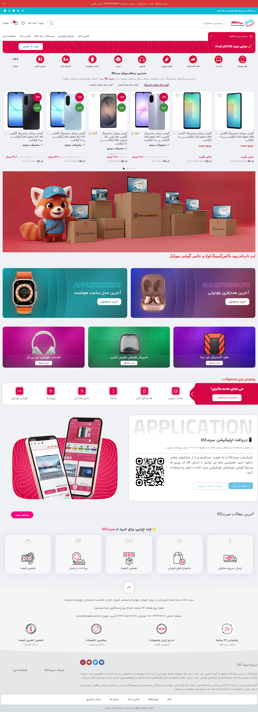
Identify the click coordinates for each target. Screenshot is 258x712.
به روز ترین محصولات (161, 640)
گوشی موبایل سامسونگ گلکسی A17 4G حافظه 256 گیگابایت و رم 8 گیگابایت (68, 136)
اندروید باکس (40, 66)
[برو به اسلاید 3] (127, 169)
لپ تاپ (218, 66)
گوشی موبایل (19, 398)
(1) (132, 133)
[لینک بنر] (134, 3)
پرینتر (118, 66)
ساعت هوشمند (92, 66)
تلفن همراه (242, 66)
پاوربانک (51, 398)
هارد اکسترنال (193, 66)
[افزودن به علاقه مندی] (219, 95)
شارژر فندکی (81, 398)
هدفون (142, 66)
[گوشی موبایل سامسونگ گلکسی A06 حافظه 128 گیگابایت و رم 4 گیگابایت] (234, 111)
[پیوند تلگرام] (5, 10)
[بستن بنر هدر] (4, 3)
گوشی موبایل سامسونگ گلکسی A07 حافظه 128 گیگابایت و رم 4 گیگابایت (156, 136)
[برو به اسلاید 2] (131, 169)
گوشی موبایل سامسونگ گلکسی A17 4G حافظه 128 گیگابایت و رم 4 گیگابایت (26, 136)
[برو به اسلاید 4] (124, 169)
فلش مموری (166, 66)
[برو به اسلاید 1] (134, 169)
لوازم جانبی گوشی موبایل (190, 256)
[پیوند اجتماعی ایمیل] (13, 10)
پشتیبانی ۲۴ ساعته (227, 640)
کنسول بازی (65, 66)
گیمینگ (216, 256)
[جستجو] (51, 23)
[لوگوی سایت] (242, 23)
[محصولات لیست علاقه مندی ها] (23, 23)
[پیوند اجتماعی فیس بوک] (23, 10)
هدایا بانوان (175, 398)
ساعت (113, 398)
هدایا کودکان (144, 398)
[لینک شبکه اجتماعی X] (18, 10)
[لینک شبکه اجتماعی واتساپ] (9, 10)
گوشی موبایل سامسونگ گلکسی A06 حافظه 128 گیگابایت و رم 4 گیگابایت (237, 136)
